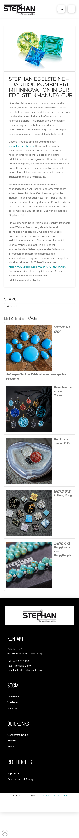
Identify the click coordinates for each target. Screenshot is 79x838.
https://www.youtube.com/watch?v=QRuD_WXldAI (38, 266)
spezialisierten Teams (21, 146)
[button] (71, 9)
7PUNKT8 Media (54, 795)
